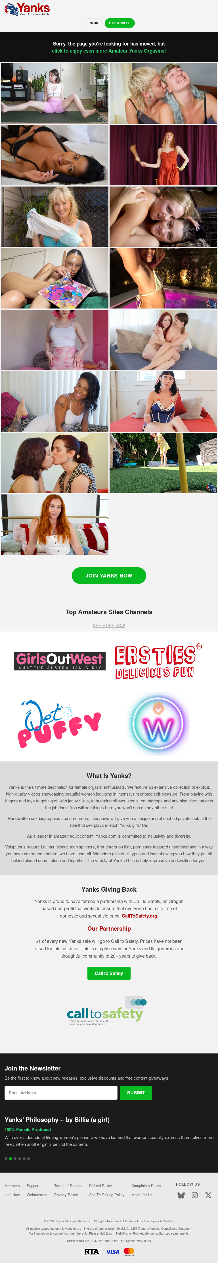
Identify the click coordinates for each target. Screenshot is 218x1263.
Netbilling (122, 1233)
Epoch (110, 1233)
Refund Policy (100, 1185)
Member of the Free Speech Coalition (148, 1221)
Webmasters (37, 1194)
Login (92, 23)
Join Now (12, 1194)
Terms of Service (68, 1185)
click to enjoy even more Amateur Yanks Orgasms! (109, 50)
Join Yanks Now (109, 575)
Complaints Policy (146, 1185)
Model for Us (141, 1194)
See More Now (109, 625)
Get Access (119, 23)
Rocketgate (141, 1233)
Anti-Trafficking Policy (107, 1194)
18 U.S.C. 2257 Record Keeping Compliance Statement (154, 1228)
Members (12, 1185)
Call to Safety (109, 973)
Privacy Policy (66, 1194)
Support (33, 1185)
